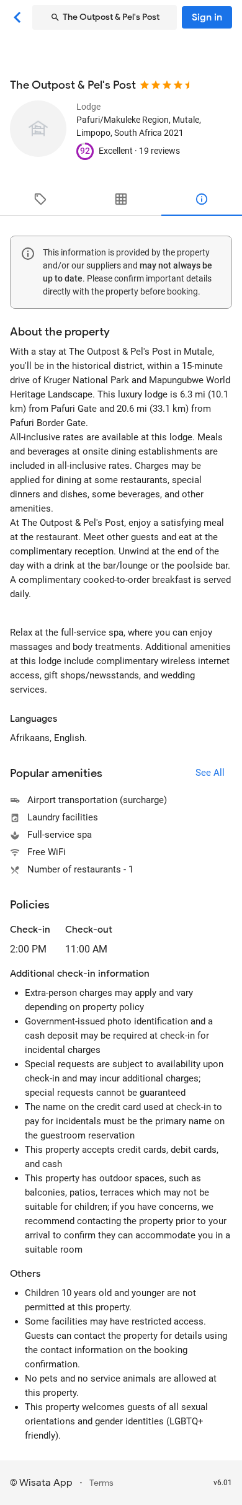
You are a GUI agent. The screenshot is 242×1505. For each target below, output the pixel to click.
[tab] (40, 199)
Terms (101, 1483)
